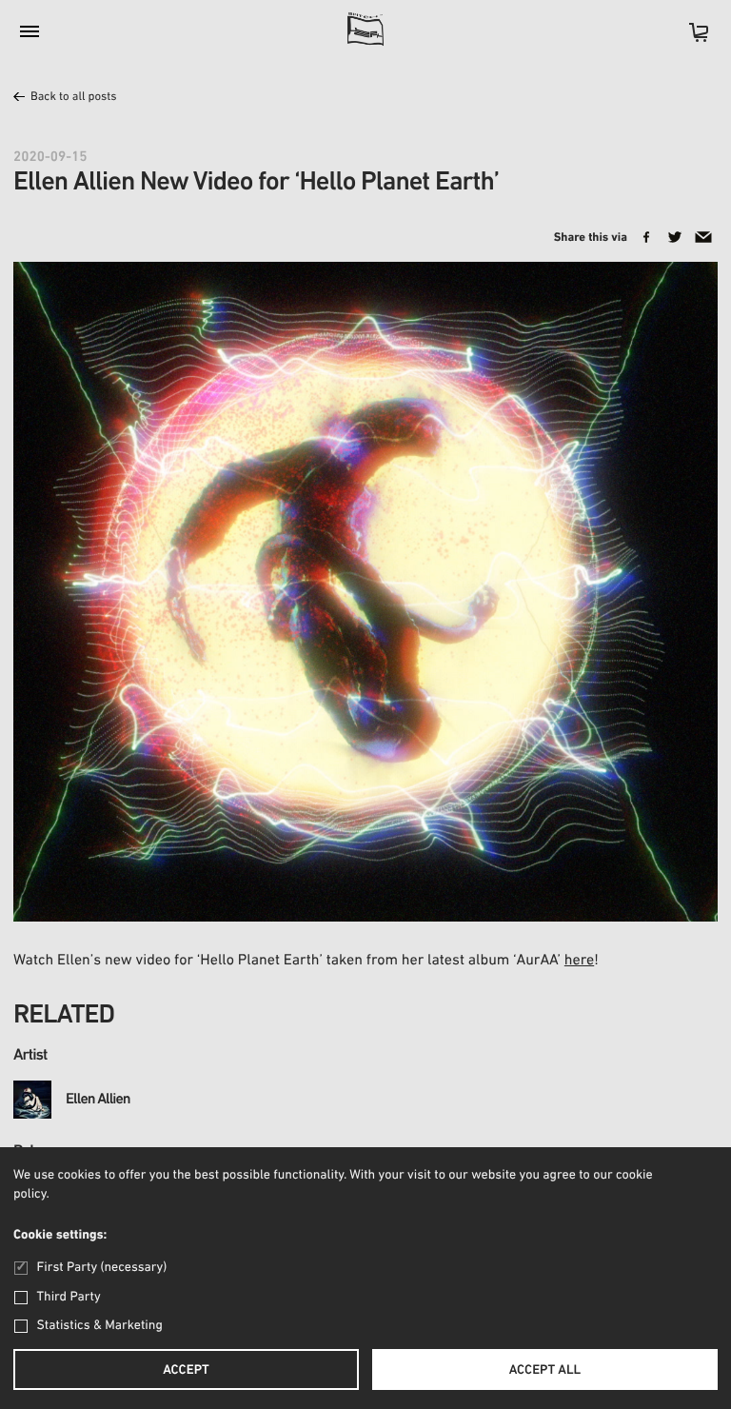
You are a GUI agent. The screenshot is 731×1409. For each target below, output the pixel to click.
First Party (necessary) (102, 1268)
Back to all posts (73, 97)
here (579, 960)
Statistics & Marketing (100, 1326)
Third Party (69, 1297)
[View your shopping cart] (689, 38)
